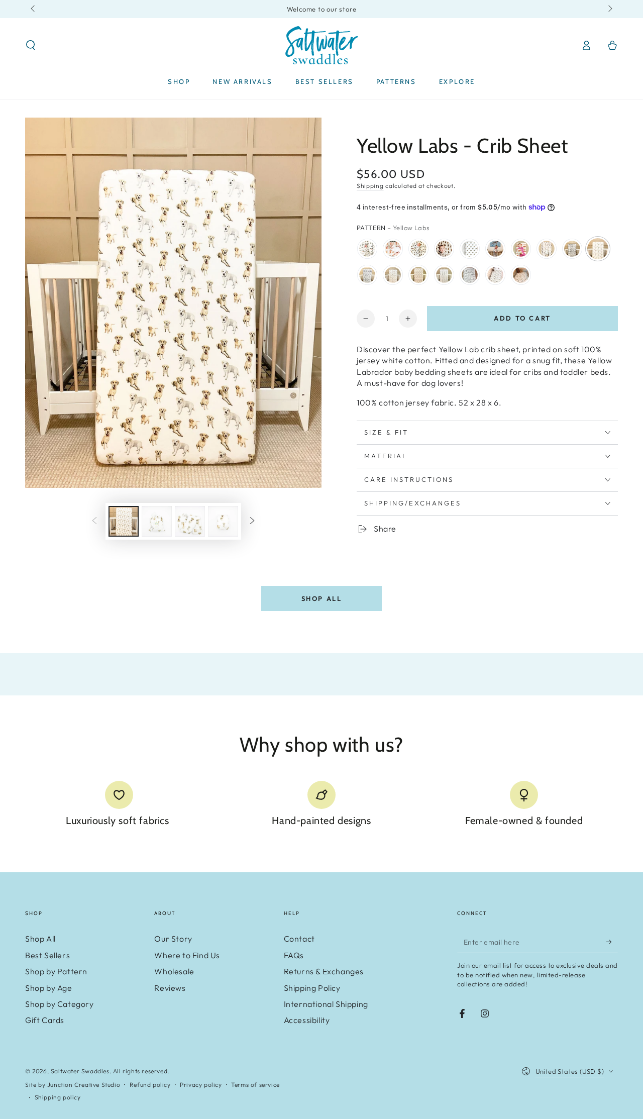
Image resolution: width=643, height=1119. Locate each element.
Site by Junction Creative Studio (72, 1084)
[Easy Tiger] (392, 248)
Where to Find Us (187, 955)
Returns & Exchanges (324, 971)
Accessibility (307, 1020)
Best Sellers (47, 955)
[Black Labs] (367, 274)
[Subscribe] (612, 942)
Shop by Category (59, 1004)
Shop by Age (48, 988)
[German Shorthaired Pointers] (495, 248)
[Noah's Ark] (469, 248)
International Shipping (326, 1004)
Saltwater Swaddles (80, 1071)
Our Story (173, 939)
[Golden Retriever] (392, 274)
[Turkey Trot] (418, 248)
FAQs (294, 955)
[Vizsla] (418, 274)
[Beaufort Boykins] (444, 248)
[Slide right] (609, 9)
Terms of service (255, 1084)
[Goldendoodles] (520, 274)
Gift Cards (44, 1020)
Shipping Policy (312, 988)
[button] (31, 45)
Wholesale (174, 971)
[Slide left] (33, 9)
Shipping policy (58, 1097)
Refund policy (150, 1084)
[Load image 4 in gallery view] (223, 521)
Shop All (321, 598)
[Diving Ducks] (367, 248)
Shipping (370, 185)
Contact (299, 939)
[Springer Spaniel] (444, 274)
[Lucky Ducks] (469, 274)
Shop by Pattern (56, 971)
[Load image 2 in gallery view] (157, 521)
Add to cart (522, 318)
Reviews (169, 988)
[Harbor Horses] (495, 274)
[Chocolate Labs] (572, 248)
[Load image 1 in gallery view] (124, 521)
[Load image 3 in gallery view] (190, 521)
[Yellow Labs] (597, 248)
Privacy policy (201, 1084)
